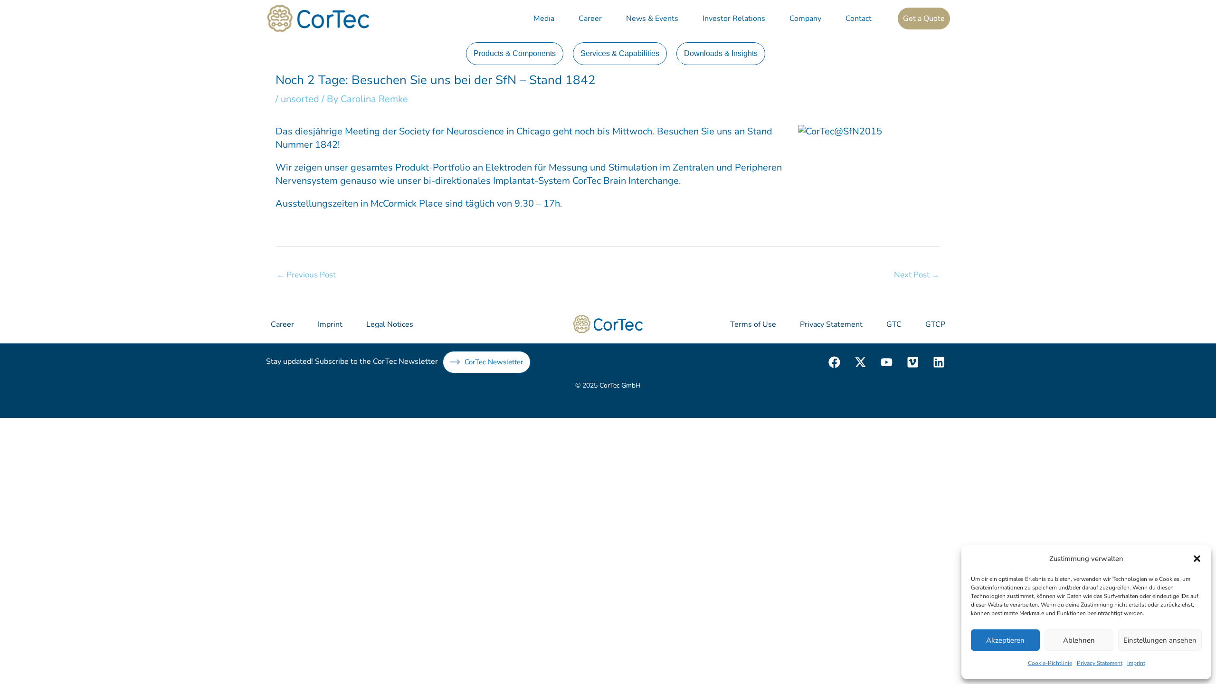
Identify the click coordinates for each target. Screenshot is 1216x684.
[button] (1197, 558)
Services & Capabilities (619, 53)
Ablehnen (1079, 640)
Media (543, 18)
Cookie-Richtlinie (1050, 663)
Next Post (917, 274)
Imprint (1136, 663)
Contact (859, 18)
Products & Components (515, 53)
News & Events (652, 18)
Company (805, 18)
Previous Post (306, 274)
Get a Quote (924, 18)
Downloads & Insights (721, 53)
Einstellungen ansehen (1160, 640)
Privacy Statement (1099, 663)
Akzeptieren (1005, 640)
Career (590, 18)
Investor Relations (734, 18)
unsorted (300, 99)
